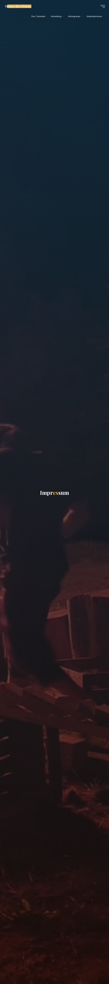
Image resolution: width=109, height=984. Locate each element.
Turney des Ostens (18, 6)
